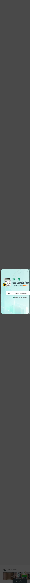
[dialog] (15, 291)
